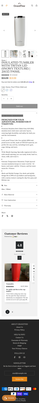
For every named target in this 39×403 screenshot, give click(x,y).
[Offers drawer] (6, 5)
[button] (4, 30)
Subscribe (20, 379)
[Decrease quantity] (4, 98)
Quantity (5, 95)
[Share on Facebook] (2, 216)
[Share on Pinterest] (12, 216)
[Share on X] (7, 216)
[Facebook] (14, 357)
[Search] (32, 5)
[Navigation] (2, 5)
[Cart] (36, 5)
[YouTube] (24, 357)
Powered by (8, 236)
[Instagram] (19, 357)
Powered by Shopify (19, 401)
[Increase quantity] (11, 98)
